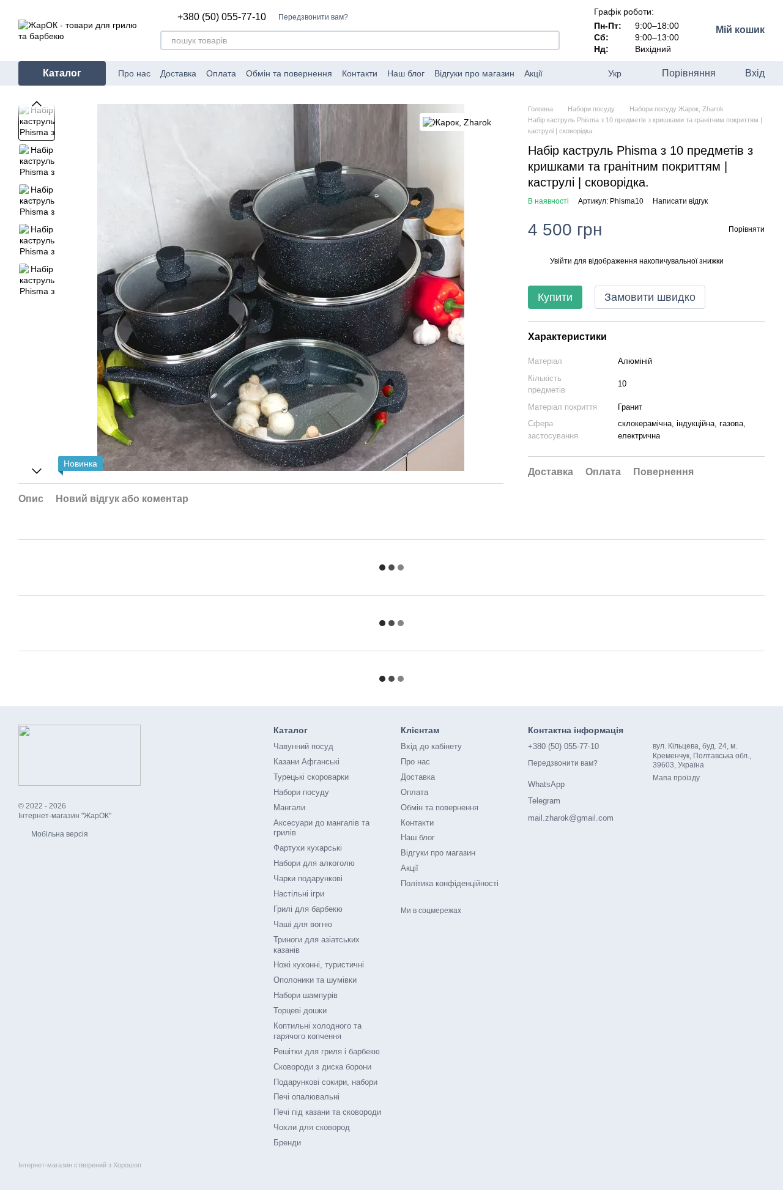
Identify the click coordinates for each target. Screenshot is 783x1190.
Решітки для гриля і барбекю (326, 1051)
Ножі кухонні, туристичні (318, 964)
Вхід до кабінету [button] (431, 746)
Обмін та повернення (289, 73)
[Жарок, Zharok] (457, 122)
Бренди (287, 1142)
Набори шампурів (305, 995)
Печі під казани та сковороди (327, 1112)
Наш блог (406, 73)
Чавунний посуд (303, 746)
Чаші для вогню (302, 924)
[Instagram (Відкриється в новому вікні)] (569, 73)
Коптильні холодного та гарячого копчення (317, 1031)
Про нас (134, 73)
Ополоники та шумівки (315, 980)
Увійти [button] (561, 261)
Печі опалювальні (306, 1096)
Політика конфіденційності (450, 883)
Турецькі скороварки (311, 777)
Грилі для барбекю (308, 909)
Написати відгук (680, 201)
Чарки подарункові (308, 878)
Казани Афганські (306, 761)
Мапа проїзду (676, 778)
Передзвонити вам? (313, 17)
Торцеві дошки (300, 1010)
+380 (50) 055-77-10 (221, 17)
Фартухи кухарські (307, 847)
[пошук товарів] (550, 40)
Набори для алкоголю (314, 863)
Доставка (178, 73)
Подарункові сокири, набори (325, 1082)
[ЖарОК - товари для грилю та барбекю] (79, 754)
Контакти (359, 73)
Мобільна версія (58, 834)
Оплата (221, 73)
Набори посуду (301, 792)
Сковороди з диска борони (322, 1066)
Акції (533, 73)
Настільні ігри (298, 893)
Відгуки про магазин (474, 73)
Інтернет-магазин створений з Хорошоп (79, 1165)
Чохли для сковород (311, 1127)
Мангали (289, 807)
